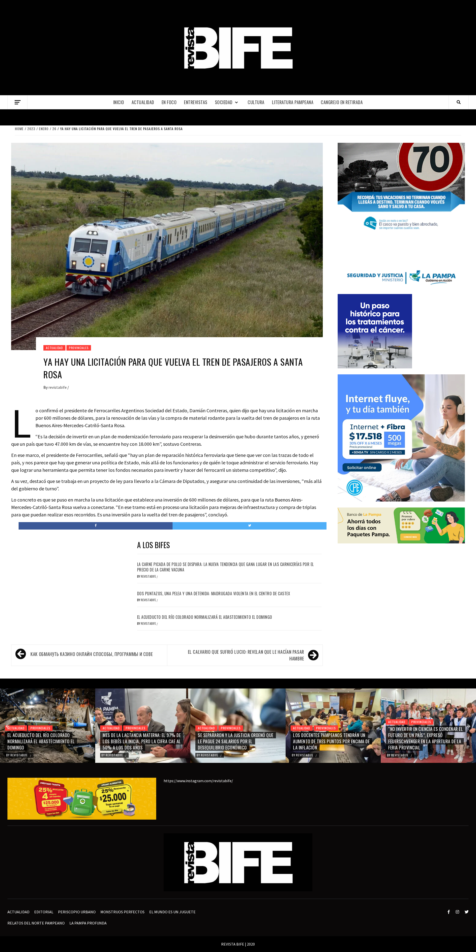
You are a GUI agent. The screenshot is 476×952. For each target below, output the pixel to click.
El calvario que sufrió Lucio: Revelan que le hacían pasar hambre (246, 655)
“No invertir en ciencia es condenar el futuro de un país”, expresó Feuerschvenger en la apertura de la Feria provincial (330, 738)
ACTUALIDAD (143, 102)
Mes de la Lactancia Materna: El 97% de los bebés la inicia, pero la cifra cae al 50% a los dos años (46, 741)
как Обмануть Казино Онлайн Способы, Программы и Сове (91, 654)
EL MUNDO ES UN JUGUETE (172, 911)
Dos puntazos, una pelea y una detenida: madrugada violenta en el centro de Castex (213, 593)
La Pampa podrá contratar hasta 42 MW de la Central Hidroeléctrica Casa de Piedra (428, 741)
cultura (256, 102)
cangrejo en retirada (342, 102)
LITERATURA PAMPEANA (293, 102)
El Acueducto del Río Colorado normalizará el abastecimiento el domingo (204, 617)
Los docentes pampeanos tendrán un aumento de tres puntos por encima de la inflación (236, 741)
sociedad (224, 102)
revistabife (57, 387)
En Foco (169, 102)
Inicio (118, 102)
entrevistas (196, 102)
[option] (47, 725)
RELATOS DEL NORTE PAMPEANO (36, 923)
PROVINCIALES (79, 348)
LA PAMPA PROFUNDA (88, 923)
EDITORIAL (43, 911)
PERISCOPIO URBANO (77, 911)
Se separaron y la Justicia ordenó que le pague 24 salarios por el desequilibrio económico (140, 741)
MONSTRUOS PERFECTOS (122, 911)
